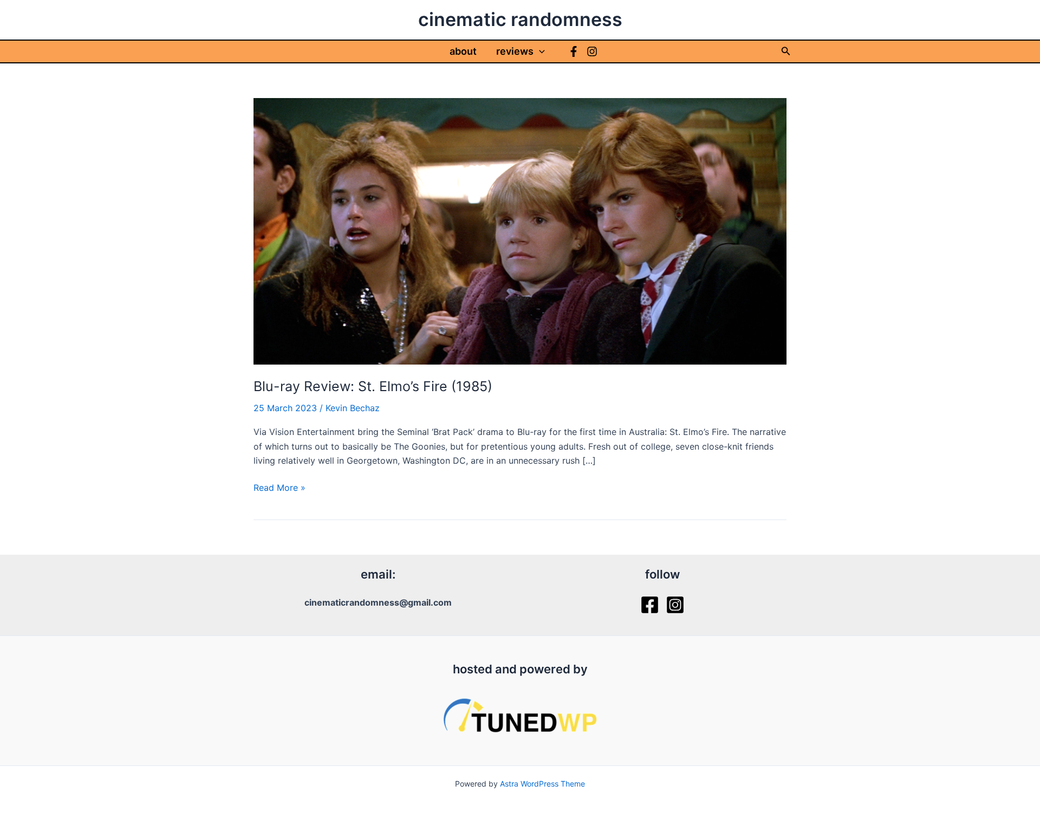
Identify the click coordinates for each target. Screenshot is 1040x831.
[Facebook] (574, 51)
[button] (539, 51)
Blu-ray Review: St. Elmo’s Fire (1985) (372, 386)
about (463, 51)
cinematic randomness (520, 19)
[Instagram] (592, 51)
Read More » (279, 488)
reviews (515, 51)
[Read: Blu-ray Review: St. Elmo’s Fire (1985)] (519, 230)
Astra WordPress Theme (542, 783)
